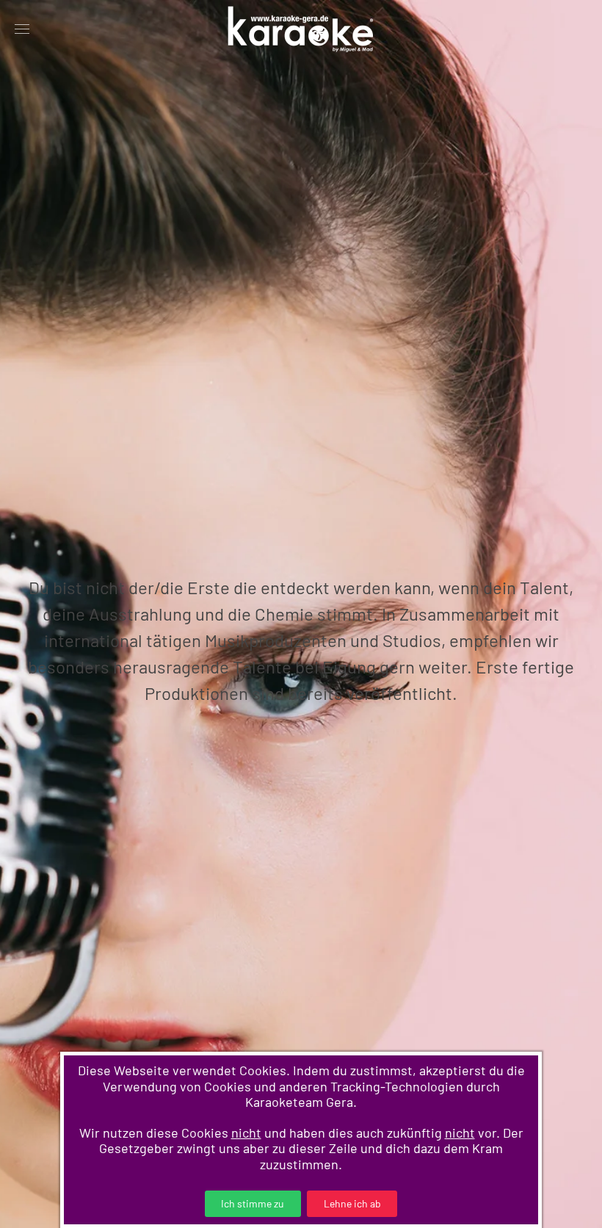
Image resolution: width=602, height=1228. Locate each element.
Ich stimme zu (252, 1203)
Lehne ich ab (352, 1203)
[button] (22, 29)
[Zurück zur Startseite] (301, 29)
